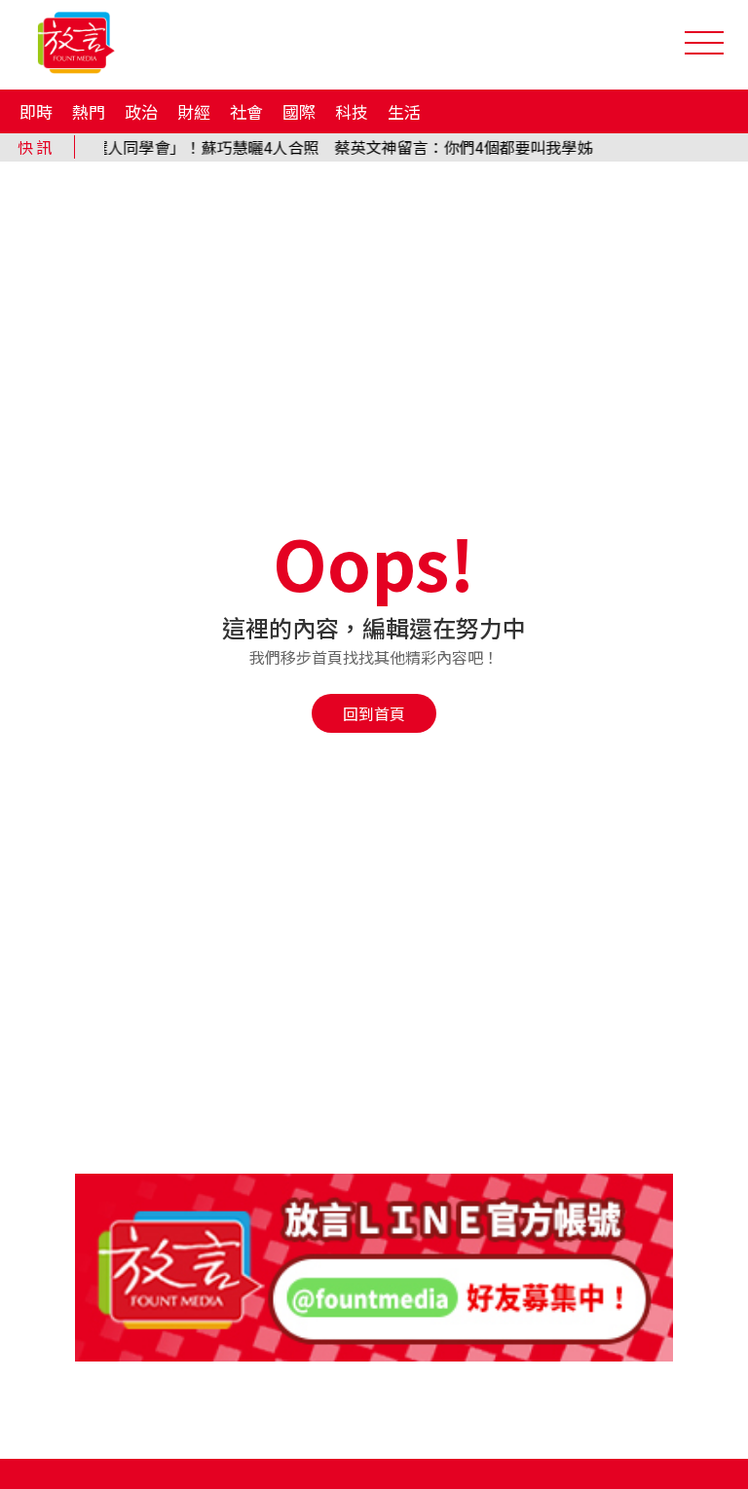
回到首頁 (374, 713)
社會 (246, 111)
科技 (351, 111)
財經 (193, 111)
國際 (299, 111)
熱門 (88, 111)
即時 (36, 111)
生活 (404, 111)
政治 (141, 111)
